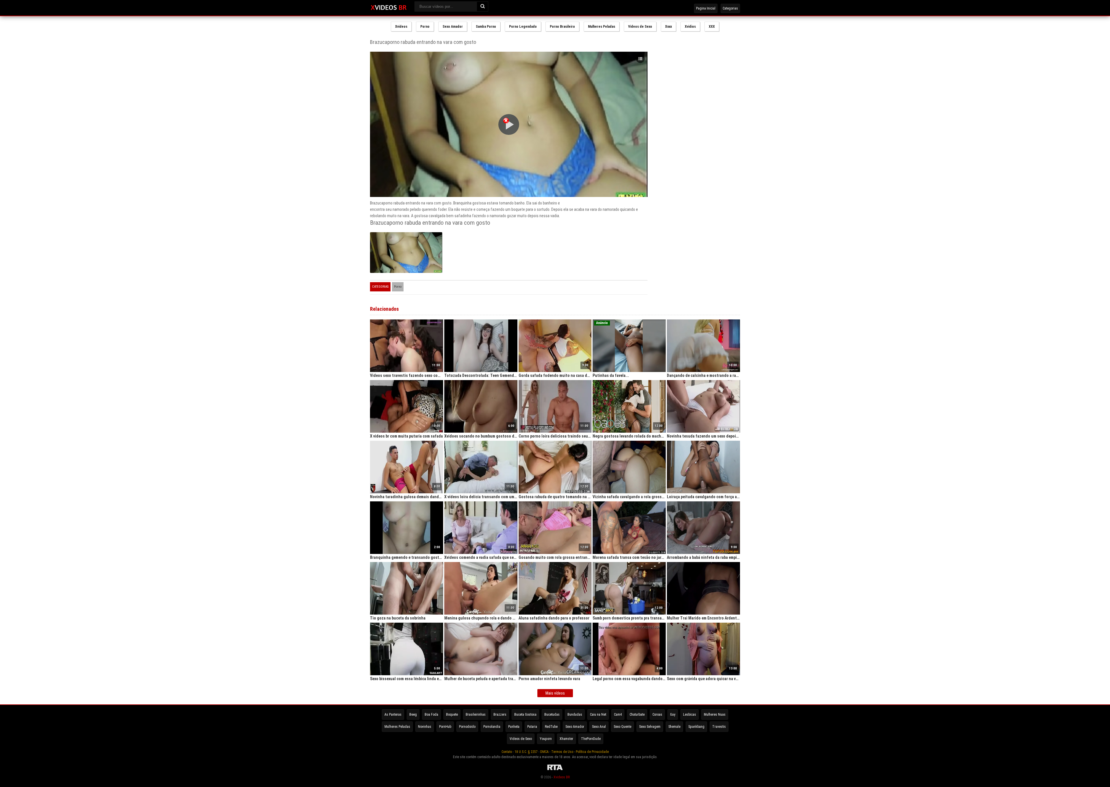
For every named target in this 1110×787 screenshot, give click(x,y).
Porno (425, 27)
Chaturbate (637, 714)
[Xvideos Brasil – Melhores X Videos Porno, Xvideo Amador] (388, 7)
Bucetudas (552, 714)
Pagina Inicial (705, 8)
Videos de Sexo (640, 27)
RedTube (551, 727)
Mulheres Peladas (601, 27)
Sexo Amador (453, 27)
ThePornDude (591, 739)
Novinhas (424, 727)
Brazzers (499, 714)
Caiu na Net (598, 714)
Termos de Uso (562, 752)
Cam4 (618, 714)
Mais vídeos (555, 693)
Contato (507, 752)
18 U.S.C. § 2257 (526, 752)
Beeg (413, 714)
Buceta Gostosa (525, 714)
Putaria (532, 727)
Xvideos (401, 27)
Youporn (546, 739)
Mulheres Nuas (715, 714)
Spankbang (696, 727)
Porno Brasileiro (562, 27)
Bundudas (574, 714)
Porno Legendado (523, 27)
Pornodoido (467, 727)
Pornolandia (491, 727)
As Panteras (393, 714)
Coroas (657, 714)
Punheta (513, 727)
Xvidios (690, 27)
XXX (712, 27)
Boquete (452, 714)
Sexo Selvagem (650, 727)
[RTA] (555, 770)
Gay (672, 714)
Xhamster (566, 739)
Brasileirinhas (476, 714)
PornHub (445, 727)
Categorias (730, 8)
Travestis (719, 727)
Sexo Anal (599, 727)
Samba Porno (486, 27)
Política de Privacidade (592, 752)
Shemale (674, 727)
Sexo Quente (622, 727)
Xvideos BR (562, 777)
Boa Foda (431, 714)
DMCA (544, 752)
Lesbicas (689, 714)
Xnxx (668, 27)
